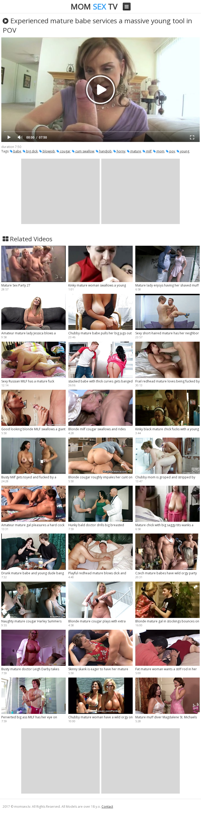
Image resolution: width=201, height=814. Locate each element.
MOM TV (94, 6)
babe (17, 151)
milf (148, 151)
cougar (64, 151)
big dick (31, 151)
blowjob (48, 151)
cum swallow (84, 151)
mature (135, 151)
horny (120, 151)
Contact (107, 806)
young (184, 151)
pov (172, 151)
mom (160, 151)
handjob (105, 151)
